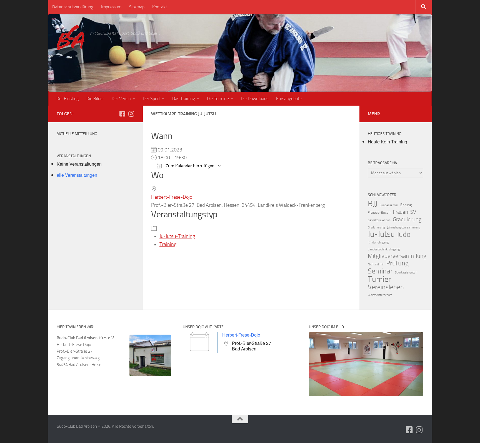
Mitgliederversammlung (397, 256)
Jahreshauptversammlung (403, 227)
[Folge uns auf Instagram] (131, 113)
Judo (404, 234)
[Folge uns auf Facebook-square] (122, 113)
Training (167, 244)
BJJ (372, 203)
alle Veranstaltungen (77, 175)
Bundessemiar (388, 205)
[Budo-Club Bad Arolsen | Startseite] (70, 37)
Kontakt (159, 6)
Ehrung (406, 205)
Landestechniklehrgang (384, 249)
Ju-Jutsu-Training (177, 236)
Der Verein (121, 98)
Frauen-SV (404, 212)
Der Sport (151, 98)
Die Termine (218, 98)
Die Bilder (95, 98)
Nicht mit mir (376, 264)
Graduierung (407, 219)
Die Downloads (254, 98)
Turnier (379, 279)
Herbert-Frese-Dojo (171, 197)
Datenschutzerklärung (72, 6)
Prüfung (397, 263)
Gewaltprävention (379, 220)
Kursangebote (289, 98)
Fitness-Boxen (379, 212)
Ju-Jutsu (381, 234)
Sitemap (136, 6)
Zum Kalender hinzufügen (189, 165)
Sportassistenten (406, 272)
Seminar (380, 271)
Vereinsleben (386, 287)
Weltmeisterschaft (380, 295)
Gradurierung (376, 227)
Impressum (111, 6)
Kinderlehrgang (378, 242)
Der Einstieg (67, 98)
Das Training (183, 98)
